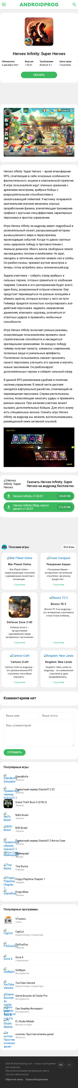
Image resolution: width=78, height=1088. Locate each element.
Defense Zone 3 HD (19, 622)
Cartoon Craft (19, 662)
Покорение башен (58, 564)
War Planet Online (19, 564)
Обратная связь (14, 1079)
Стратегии (65, 65)
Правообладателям (37, 1079)
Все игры (69, 547)
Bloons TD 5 (58, 604)
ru (61, 1064)
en (69, 1064)
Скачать (39, 74)
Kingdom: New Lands (58, 662)
